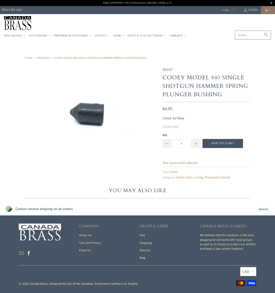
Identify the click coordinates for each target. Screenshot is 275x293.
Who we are (12, 10)
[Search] (266, 35)
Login (253, 10)
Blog (142, 258)
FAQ (142, 235)
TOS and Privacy (90, 243)
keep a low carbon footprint (224, 249)
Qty (164, 135)
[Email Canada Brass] (22, 253)
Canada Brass (38, 284)
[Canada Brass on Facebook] (29, 253)
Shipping (146, 243)
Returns (145, 250)
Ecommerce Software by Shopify (116, 284)
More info (263, 209)
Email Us (85, 250)
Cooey (198, 177)
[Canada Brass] (17, 23)
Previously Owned (217, 177)
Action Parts (184, 177)
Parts (174, 172)
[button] (15, 36)
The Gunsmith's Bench (179, 162)
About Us (85, 235)
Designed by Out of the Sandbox (71, 284)
